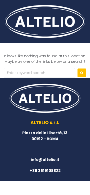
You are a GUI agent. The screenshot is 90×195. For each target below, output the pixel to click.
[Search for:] (39, 73)
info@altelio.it (45, 159)
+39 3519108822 (45, 170)
